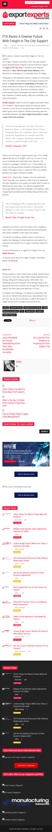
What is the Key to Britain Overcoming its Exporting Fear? (13, 403)
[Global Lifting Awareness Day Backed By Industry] (6, 620)
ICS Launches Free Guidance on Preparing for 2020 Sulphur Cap (41, 341)
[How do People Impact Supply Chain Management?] (16, 410)
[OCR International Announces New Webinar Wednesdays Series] (6, 561)
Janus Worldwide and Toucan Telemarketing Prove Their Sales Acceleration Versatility (11, 343)
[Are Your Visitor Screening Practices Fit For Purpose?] (6, 649)
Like (22, 48)
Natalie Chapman (9, 315)
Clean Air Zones (16, 307)
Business (17, 552)
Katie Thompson (20, 607)
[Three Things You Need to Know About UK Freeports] (16, 386)
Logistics (13, 45)
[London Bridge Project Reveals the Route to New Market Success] (6, 634)
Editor (6, 45)
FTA (22, 311)
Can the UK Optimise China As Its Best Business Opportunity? (28, 573)
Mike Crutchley (19, 549)
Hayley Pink (6, 177)
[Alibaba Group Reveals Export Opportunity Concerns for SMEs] (6, 532)
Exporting (17, 523)
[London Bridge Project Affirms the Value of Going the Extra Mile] (6, 547)
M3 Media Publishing (21, 829)
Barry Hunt (18, 520)
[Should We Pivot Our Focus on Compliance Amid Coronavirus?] (6, 605)
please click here (8, 253)
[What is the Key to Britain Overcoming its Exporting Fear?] (16, 397)
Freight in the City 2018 (32, 307)
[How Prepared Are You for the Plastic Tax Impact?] (6, 591)
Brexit (6, 307)
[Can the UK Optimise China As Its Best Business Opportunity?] (6, 576)
